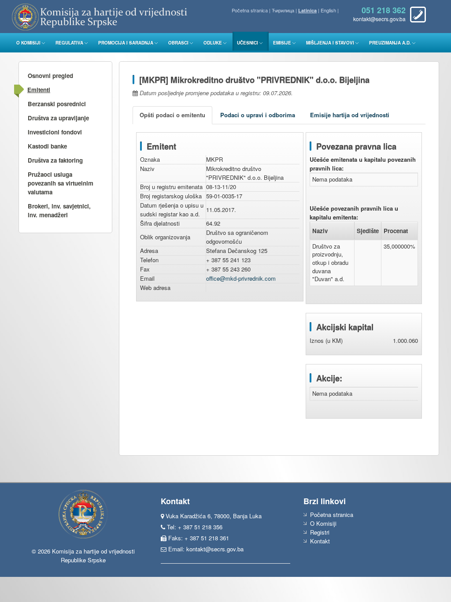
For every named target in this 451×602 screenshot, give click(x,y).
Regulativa (69, 43)
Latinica (307, 10)
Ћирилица (283, 10)
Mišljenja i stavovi (330, 43)
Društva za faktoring (55, 160)
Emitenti (38, 89)
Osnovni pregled (50, 75)
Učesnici (247, 43)
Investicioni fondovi (55, 132)
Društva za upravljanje (58, 118)
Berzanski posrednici (57, 104)
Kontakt (320, 541)
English (328, 10)
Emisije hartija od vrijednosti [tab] (349, 115)
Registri (319, 532)
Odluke (212, 43)
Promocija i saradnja (125, 43)
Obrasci (178, 43)
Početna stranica (250, 10)
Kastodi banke (47, 146)
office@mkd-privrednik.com (241, 278)
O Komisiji (28, 43)
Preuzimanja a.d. (390, 43)
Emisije (282, 43)
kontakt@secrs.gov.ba (215, 549)
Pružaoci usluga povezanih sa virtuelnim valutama (60, 183)
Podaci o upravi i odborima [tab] (257, 115)
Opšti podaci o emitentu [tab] (172, 115)
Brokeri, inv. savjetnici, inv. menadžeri (59, 210)
